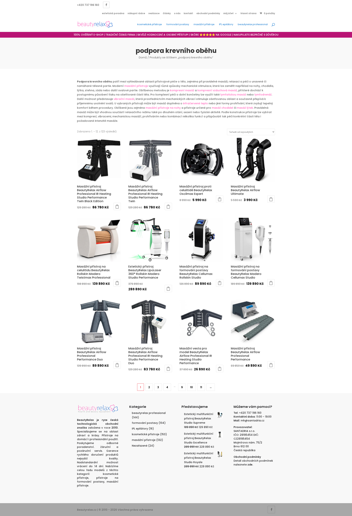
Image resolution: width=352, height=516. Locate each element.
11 (201, 387)
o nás (177, 13)
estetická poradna (113, 13)
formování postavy (177, 24)
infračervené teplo (195, 103)
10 (191, 387)
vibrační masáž (124, 99)
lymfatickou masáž (233, 94)
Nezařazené (139, 446)
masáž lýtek (245, 108)
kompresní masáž (182, 90)
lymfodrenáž (263, 94)
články (167, 13)
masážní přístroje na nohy (163, 108)
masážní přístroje (204, 24)
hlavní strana (248, 13)
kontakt (188, 13)
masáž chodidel (222, 108)
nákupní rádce (136, 13)
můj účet (228, 13)
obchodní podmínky (208, 13)
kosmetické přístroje (149, 24)
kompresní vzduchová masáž (217, 90)
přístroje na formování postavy (97, 479)
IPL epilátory (226, 24)
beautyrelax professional (253, 24)
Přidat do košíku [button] (117, 206)
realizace (154, 13)
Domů (143, 57)
